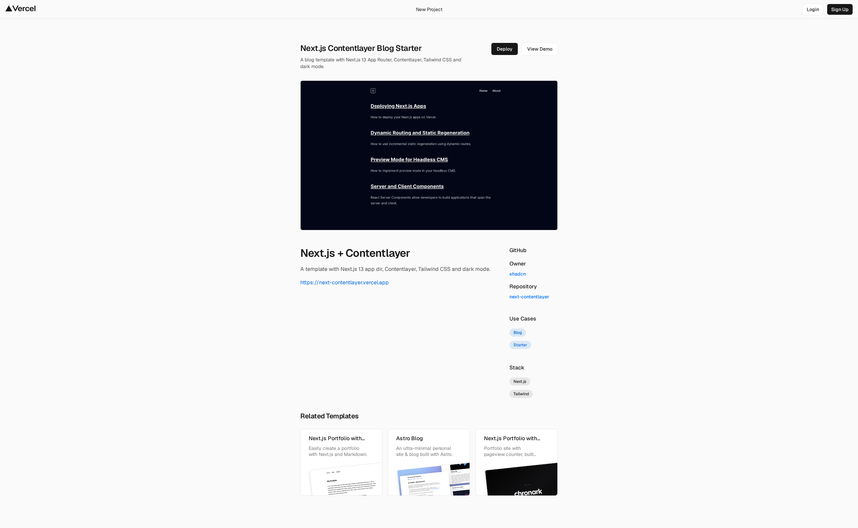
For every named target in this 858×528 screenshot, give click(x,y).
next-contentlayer (529, 297)
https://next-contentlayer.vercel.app (344, 282)
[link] (813, 9)
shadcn (517, 274)
